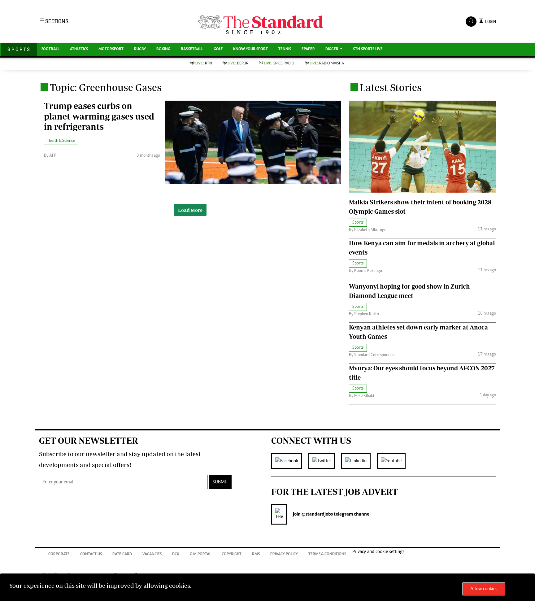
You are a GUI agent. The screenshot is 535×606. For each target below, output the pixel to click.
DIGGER (332, 49)
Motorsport (111, 49)
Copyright (231, 554)
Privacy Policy (284, 554)
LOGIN (489, 21)
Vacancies (152, 554)
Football (50, 49)
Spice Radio (279, 64)
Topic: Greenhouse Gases (106, 87)
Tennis (284, 49)
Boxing (163, 49)
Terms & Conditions (327, 554)
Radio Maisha (327, 64)
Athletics (79, 49)
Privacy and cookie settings (378, 551)
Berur (238, 64)
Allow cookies (483, 588)
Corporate (59, 554)
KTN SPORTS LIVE (368, 49)
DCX (175, 554)
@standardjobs (317, 514)
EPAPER (308, 49)
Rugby (140, 49)
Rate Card (122, 554)
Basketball (192, 49)
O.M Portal (200, 554)
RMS (256, 554)
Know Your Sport (250, 49)
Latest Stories (391, 87)
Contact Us (91, 554)
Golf (218, 49)
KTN (203, 64)
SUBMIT (220, 482)
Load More (190, 210)
